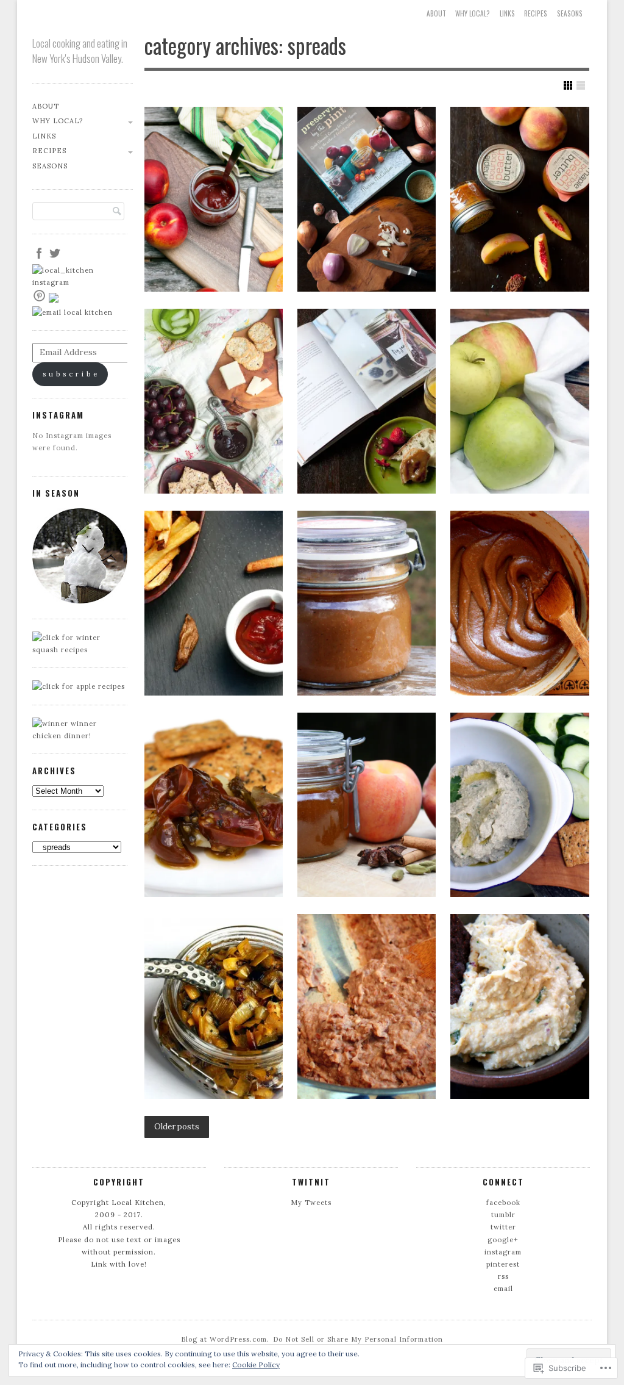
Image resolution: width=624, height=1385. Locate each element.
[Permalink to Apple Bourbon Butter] (519, 401)
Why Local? (472, 13)
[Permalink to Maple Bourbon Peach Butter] (519, 199)
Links (507, 13)
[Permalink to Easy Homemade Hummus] (519, 1006)
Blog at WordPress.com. (225, 1339)
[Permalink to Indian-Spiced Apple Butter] (366, 603)
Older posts (176, 1126)
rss (503, 1276)
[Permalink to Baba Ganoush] (519, 805)
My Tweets (311, 1202)
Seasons (570, 13)
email (503, 1288)
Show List (580, 85)
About (436, 13)
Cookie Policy (256, 1364)
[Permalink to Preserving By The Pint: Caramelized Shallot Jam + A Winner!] (366, 199)
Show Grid (568, 85)
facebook (503, 1202)
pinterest (503, 1264)
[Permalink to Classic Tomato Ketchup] (213, 603)
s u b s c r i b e (70, 374)
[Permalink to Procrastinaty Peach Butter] (366, 805)
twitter (503, 1227)
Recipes (535, 13)
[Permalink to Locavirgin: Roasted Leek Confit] (213, 1006)
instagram (503, 1252)
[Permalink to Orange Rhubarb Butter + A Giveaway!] (366, 401)
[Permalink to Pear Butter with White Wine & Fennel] (519, 603)
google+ (503, 1240)
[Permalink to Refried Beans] (366, 1006)
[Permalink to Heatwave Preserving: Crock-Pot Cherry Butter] (213, 401)
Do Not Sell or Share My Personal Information (358, 1339)
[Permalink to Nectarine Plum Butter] (213, 199)
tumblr (503, 1215)
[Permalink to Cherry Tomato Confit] (213, 805)
